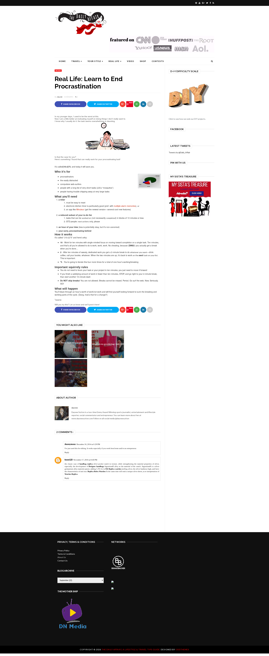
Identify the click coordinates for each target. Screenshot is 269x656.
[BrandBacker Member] (118, 569)
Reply (67, 452)
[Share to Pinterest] (150, 104)
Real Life (114, 61)
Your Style (94, 61)
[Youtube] (199, 3)
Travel (75, 61)
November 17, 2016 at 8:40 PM (85, 460)
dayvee (59, 97)
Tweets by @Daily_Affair (179, 152)
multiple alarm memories (125, 206)
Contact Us (62, 560)
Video (130, 61)
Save (131, 102)
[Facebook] (210, 3)
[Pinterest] (196, 3)
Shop (143, 61)
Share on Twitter (104, 104)
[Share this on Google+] (123, 104)
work (58, 70)
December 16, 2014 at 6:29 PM (88, 444)
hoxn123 (69, 459)
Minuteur (80, 209)
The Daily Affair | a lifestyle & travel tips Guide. (131, 649)
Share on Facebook (71, 104)
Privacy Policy (63, 550)
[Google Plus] (203, 3)
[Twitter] (207, 3)
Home (62, 61)
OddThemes (182, 649)
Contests (158, 61)
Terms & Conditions (66, 554)
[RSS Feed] (213, 3)
